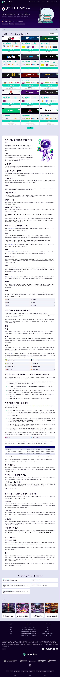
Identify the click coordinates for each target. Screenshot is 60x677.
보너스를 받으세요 (11, 49)
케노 (11, 631)
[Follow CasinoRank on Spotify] (53, 651)
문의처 (47, 631)
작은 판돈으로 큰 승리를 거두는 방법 (28, 633)
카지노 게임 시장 (11, 228)
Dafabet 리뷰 (29, 87)
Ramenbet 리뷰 (30, 105)
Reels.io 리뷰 (48, 105)
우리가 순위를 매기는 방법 (47, 635)
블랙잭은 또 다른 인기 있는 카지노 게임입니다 (14, 276)
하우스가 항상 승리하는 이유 (28, 628)
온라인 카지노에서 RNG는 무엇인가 (28, 635)
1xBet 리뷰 (30, 51)
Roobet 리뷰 (48, 87)
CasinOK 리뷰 (11, 123)
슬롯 (11, 635)
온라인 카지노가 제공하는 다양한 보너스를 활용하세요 (37, 406)
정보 (47, 628)
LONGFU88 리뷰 (11, 51)
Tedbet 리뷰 (11, 105)
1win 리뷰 (11, 69)
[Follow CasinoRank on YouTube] (51, 651)
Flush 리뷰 (49, 123)
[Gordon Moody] (42, 662)
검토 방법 (47, 633)
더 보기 (29, 127)
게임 (38, 1)
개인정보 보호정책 (47, 637)
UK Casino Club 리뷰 (30, 123)
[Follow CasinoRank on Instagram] (45, 651)
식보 (11, 633)
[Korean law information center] (23, 662)
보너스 (43, 1)
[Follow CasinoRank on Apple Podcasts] (56, 651)
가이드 (52, 1)
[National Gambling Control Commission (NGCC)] (10, 662)
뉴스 (57, 1)
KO (3, 650)
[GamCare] (52, 662)
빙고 (11, 628)
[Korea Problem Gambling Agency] (32, 662)
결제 (48, 1)
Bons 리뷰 (49, 69)
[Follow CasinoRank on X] (48, 651)
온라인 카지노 (32, 1)
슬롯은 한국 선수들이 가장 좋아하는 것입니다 (14, 251)
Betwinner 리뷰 (49, 51)
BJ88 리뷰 (11, 87)
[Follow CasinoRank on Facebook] (42, 651)
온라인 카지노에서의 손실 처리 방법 (28, 637)
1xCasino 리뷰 (29, 69)
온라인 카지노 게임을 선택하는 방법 (28, 631)
